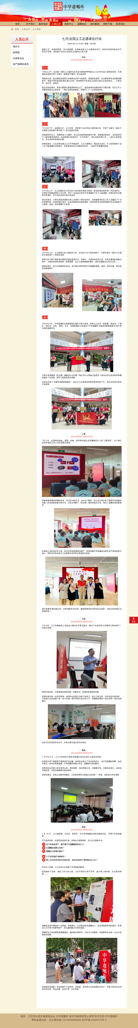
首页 (17, 23)
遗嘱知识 (81, 23)
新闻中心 (69, 23)
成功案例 (94, 23)
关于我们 (30, 23)
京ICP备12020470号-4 (94, 1019)
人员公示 (56, 23)
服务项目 (43, 23)
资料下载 (107, 23)
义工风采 (37, 29)
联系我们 (120, 23)
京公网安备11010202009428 (65, 1019)
